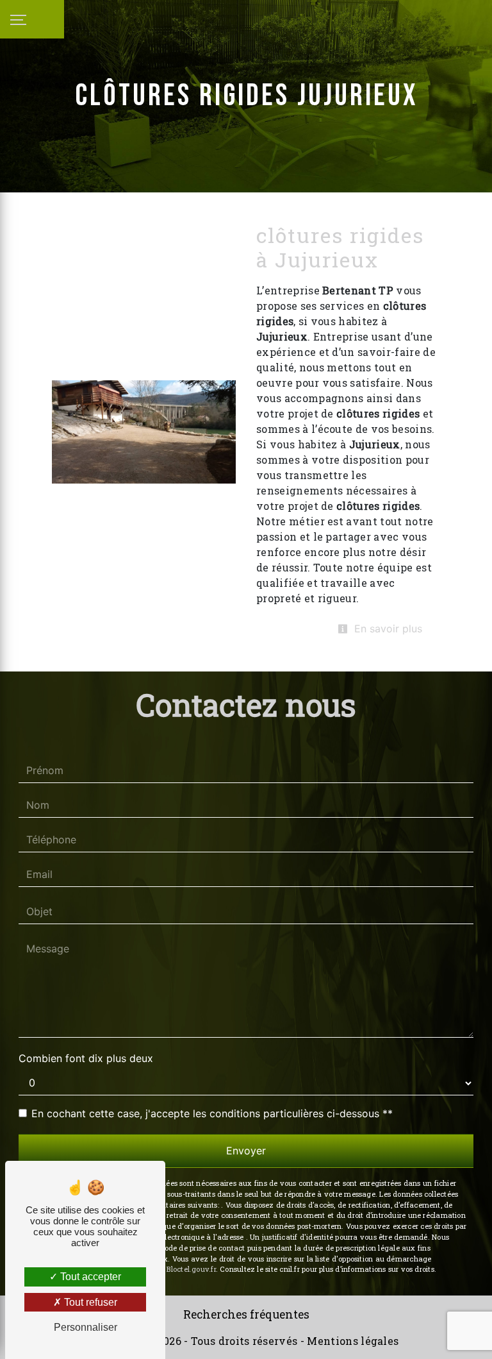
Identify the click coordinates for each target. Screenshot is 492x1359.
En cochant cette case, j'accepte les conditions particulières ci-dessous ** (212, 1113)
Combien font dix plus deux (86, 1058)
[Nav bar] (32, 19)
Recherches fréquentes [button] (246, 1314)
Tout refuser (89, 1302)
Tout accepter (89, 1276)
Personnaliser (85, 1327)
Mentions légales (351, 1340)
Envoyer (246, 1150)
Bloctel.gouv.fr (191, 1269)
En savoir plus (386, 628)
